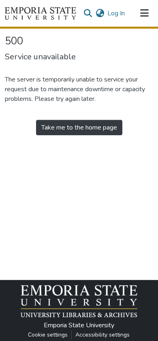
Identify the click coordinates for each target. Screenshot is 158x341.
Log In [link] (116, 13)
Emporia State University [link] (79, 325)
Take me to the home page (79, 127)
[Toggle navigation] (144, 13)
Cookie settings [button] (48, 335)
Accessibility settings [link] (102, 335)
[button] (40, 13)
